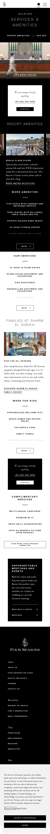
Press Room (14, 733)
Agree (25, 825)
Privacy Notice (10, 808)
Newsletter (14, 749)
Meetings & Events (22, 609)
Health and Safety (17, 678)
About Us (12, 667)
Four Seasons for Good (20, 673)
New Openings (15, 738)
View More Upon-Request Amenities (25, 544)
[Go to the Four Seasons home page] (4, 4)
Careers (12, 683)
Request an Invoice (18, 705)
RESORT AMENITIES (18, 35)
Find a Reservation (18, 711)
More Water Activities (20, 183)
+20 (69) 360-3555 (25, 101)
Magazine (13, 744)
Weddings (17, 615)
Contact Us (14, 689)
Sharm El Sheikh (25, 14)
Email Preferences (18, 716)
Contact (25, 109)
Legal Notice (21, 808)
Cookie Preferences (25, 818)
